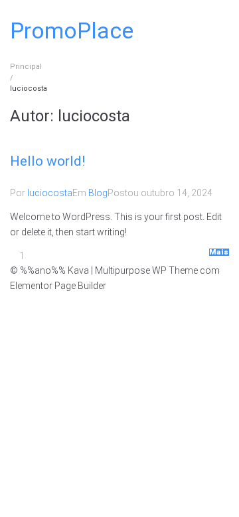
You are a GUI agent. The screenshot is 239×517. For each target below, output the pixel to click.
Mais (219, 252)
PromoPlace (71, 30)
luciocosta (49, 193)
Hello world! (47, 161)
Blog (98, 193)
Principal (26, 66)
